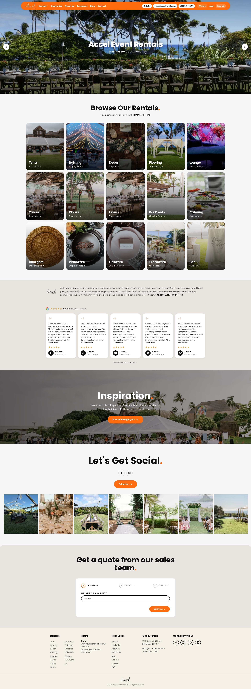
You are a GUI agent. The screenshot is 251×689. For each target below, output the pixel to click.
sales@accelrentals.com (165, 6)
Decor (53, 649)
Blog (92, 6)
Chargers (69, 649)
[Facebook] (121, 473)
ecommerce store (140, 114)
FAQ (113, 667)
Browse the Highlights (123, 419)
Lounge (53, 656)
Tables (53, 660)
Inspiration (56, 6)
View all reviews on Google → (125, 362)
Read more (53, 342)
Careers (115, 663)
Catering (69, 645)
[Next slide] (245, 47)
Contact (101, 6)
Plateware (69, 652)
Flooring (53, 652)
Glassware (69, 660)
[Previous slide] (6, 47)
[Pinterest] (190, 642)
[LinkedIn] (198, 642)
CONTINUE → (159, 609)
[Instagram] (129, 473)
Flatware (68, 656)
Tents (52, 641)
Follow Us (123, 484)
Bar (66, 663)
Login (211, 6)
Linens (53, 667)
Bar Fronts (69, 641)
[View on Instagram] (50, 514)
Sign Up (220, 6)
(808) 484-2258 (186, 6)
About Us (69, 6)
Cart (203, 6)
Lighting (53, 645)
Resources (82, 6)
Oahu (148, 6)
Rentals (42, 6)
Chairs (53, 663)
